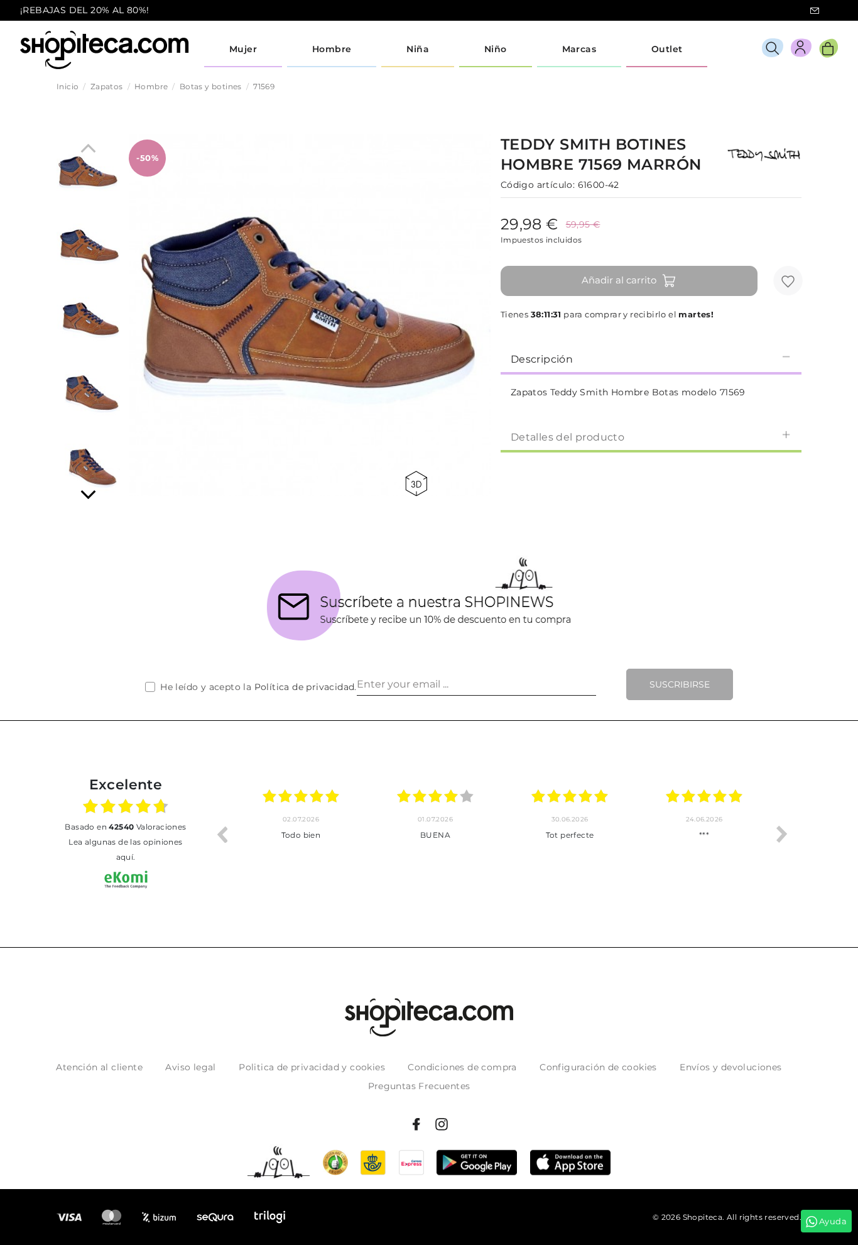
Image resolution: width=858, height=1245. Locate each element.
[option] (301, 834)
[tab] (651, 358)
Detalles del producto (567, 437)
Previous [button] (221, 834)
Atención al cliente (99, 1067)
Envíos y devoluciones (730, 1067)
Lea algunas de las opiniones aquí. (125, 849)
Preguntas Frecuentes (419, 1086)
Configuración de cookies (598, 1067)
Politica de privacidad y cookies (312, 1067)
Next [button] (782, 834)
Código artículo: (538, 184)
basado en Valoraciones (125, 826)
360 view (418, 483)
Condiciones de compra (462, 1067)
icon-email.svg (815, 11)
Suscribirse (679, 684)
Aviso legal (190, 1067)
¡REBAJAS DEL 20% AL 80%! (84, 10)
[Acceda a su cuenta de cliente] (801, 50)
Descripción (542, 359)
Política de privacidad (304, 687)
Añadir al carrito (619, 280)
